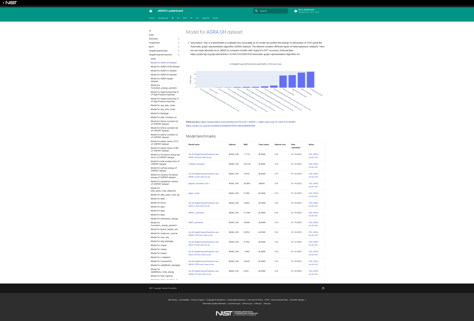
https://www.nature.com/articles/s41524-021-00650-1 (229, 121)
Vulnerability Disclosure (237, 300)
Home (152, 18)
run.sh (311, 157)
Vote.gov (267, 303)
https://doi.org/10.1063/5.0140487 (277, 121)
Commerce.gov (234, 303)
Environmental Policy (280, 300)
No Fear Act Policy (255, 300)
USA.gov (258, 303)
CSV (310, 154)
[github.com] (323, 288)
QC (197, 18)
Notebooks (163, 18)
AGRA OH (216, 32)
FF (191, 18)
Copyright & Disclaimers (216, 300)
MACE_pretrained (195, 222)
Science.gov (247, 303)
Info (316, 157)
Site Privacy (172, 300)
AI (173, 18)
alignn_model (193, 193)
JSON (315, 154)
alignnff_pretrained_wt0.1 (199, 183)
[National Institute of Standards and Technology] (9, 3)
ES (178, 18)
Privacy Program (197, 300)
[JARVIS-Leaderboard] (151, 11)
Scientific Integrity (297, 300)
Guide (215, 18)
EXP (185, 18)
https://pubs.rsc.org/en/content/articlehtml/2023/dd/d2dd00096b (220, 125)
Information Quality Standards (214, 303)
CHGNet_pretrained (196, 164)
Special (205, 18)
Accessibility (184, 300)
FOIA (267, 300)
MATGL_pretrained (196, 213)
